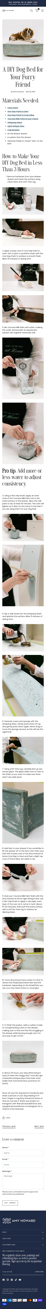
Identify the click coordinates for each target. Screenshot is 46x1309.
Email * (5, 1159)
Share (8, 1118)
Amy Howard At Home (23, 1289)
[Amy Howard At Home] (8, 10)
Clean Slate (12, 108)
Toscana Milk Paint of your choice (22, 119)
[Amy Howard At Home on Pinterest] (12, 1280)
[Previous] (4, 3)
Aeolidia (10, 1293)
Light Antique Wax (15, 126)
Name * (5, 1147)
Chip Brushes (13, 130)
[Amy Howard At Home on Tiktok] (16, 1280)
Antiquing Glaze (14, 122)
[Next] (42, 3)
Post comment (10, 1203)
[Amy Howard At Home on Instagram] (7, 1280)
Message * (7, 1171)
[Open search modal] (31, 10)
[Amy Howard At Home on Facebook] (3, 1280)
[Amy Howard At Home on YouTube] (20, 1280)
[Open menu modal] (42, 10)
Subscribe (39, 1272)
